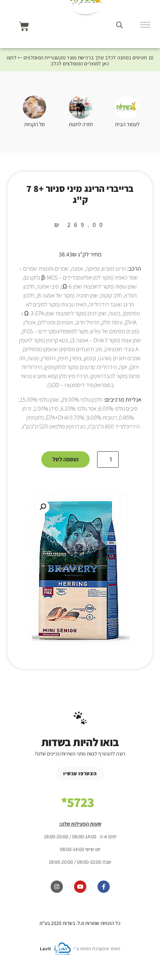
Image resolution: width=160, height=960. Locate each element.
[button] (42, 507)
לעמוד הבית (127, 124)
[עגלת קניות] (24, 26)
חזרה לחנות (81, 124)
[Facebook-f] (103, 886)
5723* (77, 802)
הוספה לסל (65, 459)
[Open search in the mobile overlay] (119, 25)
